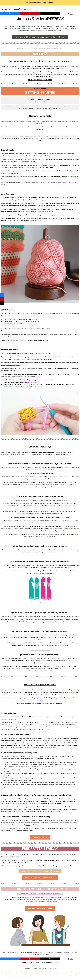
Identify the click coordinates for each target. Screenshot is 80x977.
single (46, 809)
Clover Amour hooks (30, 520)
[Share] (10, 13)
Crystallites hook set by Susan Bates (19, 668)
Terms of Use (39, 962)
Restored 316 (52, 968)
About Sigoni (24, 962)
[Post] (50, 13)
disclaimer (53, 48)
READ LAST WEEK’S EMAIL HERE (40, 80)
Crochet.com (13, 616)
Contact (32, 962)
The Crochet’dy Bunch (29, 897)
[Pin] (30, 13)
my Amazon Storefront (53, 136)
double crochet (56, 809)
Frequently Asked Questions (43, 3)
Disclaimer (56, 962)
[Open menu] (76, 9)
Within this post (6, 828)
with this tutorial (31, 382)
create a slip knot (29, 803)
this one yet (37, 384)
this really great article (15, 643)
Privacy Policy (48, 962)
